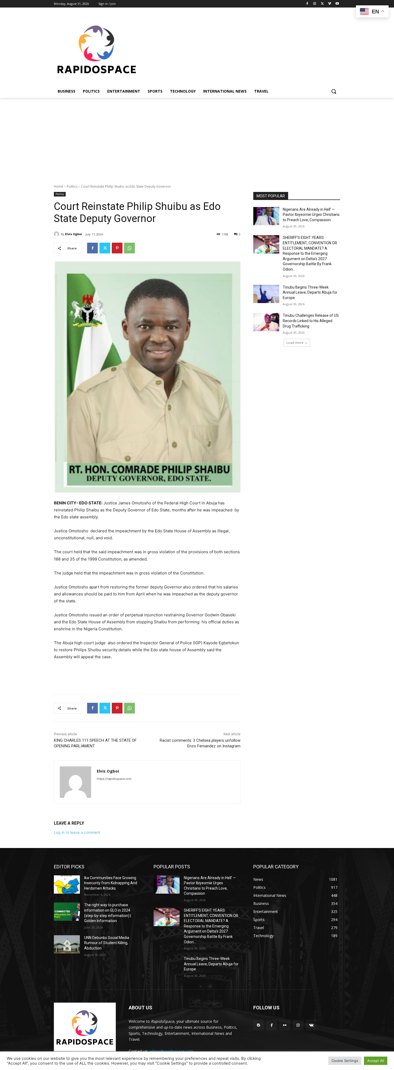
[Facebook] (307, 4)
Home (58, 186)
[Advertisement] (197, 138)
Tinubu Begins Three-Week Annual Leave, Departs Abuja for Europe (310, 292)
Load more (295, 342)
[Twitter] (322, 4)
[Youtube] (337, 4)
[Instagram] (315, 4)
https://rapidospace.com (114, 779)
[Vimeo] (329, 4)
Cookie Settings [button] (345, 1060)
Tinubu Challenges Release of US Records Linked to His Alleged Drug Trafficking (311, 320)
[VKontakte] (311, 1025)
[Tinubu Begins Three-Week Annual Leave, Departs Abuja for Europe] (266, 294)
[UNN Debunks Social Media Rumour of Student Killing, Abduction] (67, 944)
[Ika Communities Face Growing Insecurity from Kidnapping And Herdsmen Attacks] (67, 884)
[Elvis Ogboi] (57, 234)
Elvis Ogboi (73, 234)
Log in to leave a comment (77, 832)
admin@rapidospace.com (171, 1051)
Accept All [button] (375, 1060)
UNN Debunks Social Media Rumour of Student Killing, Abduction (106, 943)
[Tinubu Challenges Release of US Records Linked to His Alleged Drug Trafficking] (266, 322)
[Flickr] (285, 1025)
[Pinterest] (117, 248)
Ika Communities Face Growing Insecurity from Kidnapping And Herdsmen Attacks (110, 883)
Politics (72, 186)
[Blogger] (258, 1025)
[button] (333, 91)
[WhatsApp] (129, 248)
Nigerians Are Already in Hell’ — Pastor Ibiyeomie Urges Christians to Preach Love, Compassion (311, 214)
